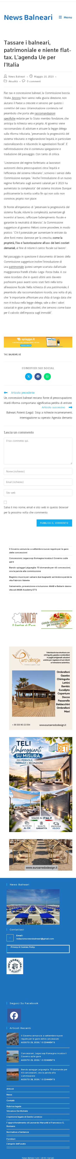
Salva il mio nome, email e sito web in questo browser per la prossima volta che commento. (36, 510)
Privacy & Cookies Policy (23, 947)
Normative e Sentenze (18, 1132)
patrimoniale (16, 266)
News (9, 1094)
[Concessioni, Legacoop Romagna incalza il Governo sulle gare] (13, 1057)
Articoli (10, 1089)
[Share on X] (28, 376)
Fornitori (11, 1139)
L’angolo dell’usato (16, 1144)
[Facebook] (14, 1016)
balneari (13, 354)
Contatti (10, 1100)
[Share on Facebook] (38, 376)
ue (19, 354)
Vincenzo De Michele (17, 1111)
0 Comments (48, 1042)
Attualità (13, 81)
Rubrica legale (14, 1106)
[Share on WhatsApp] (47, 376)
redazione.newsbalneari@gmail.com (35, 938)
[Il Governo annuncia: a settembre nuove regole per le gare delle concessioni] (13, 1039)
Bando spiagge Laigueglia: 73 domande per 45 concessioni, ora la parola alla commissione (44, 1072)
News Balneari (28, 17)
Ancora (16, 98)
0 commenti (34, 81)
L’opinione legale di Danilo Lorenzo (24, 1117)
